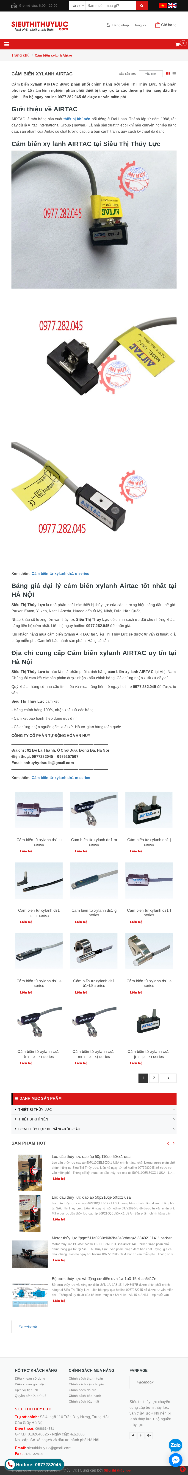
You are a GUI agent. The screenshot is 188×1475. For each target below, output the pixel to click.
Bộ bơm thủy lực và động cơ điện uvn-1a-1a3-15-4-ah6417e (104, 1279)
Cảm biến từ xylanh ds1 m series (61, 778)
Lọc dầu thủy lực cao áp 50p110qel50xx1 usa (91, 1156)
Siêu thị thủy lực (117, 1470)
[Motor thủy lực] (30, 1254)
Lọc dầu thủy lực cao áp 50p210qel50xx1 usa (91, 1197)
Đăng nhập (120, 25)
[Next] (168, 1078)
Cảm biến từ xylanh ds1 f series (149, 912)
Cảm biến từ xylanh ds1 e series (39, 983)
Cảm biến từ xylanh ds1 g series (94, 912)
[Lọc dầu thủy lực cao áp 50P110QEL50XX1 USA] (30, 1172)
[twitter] (133, 1435)
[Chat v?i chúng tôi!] (175, 1460)
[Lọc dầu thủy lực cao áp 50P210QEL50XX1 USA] (30, 1213)
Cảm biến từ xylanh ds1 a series (149, 983)
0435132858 (33, 1454)
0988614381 (44, 1428)
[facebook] (141, 1435)
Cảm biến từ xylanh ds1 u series (60, 574)
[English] (172, 4)
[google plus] (149, 1435)
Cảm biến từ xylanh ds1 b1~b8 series (94, 983)
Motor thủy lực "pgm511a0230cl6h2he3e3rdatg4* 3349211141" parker (112, 1238)
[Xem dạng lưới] (168, 74)
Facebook (28, 1327)
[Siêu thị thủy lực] (51, 26)
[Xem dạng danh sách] (174, 74)
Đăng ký (140, 25)
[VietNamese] (162, 4)
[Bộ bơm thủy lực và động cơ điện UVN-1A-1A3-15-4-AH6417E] (30, 1295)
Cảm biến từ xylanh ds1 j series (149, 842)
